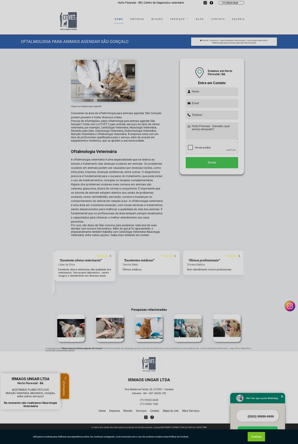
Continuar (256, 436)
